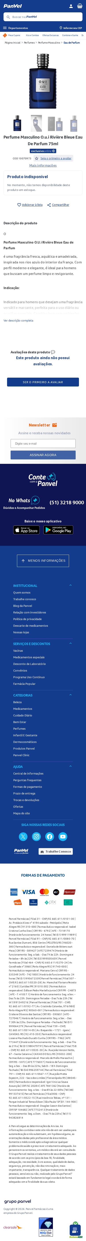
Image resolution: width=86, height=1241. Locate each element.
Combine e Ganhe (70, 35)
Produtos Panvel (24, 748)
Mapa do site (21, 813)
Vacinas (18, 651)
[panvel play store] (58, 529)
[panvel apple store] (26, 529)
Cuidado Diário (22, 715)
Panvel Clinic (21, 755)
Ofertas (18, 807)
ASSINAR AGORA (43, 455)
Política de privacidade (27, 619)
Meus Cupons (14, 35)
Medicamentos (22, 709)
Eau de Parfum (72, 42)
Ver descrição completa (18, 320)
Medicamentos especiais (29, 657)
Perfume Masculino (49, 42)
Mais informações (43, 165)
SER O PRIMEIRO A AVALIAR (43, 382)
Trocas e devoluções (26, 800)
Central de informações (28, 773)
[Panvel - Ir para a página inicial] (35, 6)
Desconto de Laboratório (29, 664)
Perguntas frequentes (27, 780)
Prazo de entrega (24, 793)
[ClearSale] (13, 1227)
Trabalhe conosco (24, 599)
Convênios (20, 670)
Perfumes (29, 42)
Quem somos (21, 592)
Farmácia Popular (24, 684)
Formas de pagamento (27, 787)
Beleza (17, 702)
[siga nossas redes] (23, 836)
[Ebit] (46, 1227)
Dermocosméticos (25, 742)
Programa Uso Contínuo (29, 677)
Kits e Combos (32, 35)
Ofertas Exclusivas (50, 35)
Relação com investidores (29, 612)
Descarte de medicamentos (30, 626)
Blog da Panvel (22, 606)
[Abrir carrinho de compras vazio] (79, 5)
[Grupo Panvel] (17, 1200)
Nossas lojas (21, 632)
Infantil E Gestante (25, 735)
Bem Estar (19, 722)
